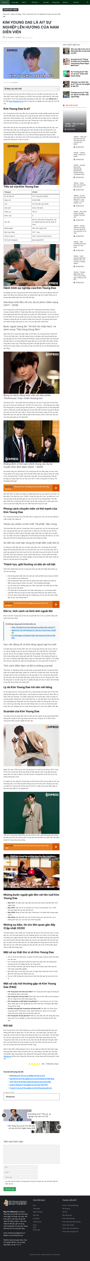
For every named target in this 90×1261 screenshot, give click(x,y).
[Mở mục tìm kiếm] (87, 2)
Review (65, 2)
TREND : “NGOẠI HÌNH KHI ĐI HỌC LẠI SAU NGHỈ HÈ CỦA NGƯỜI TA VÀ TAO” (80, 229)
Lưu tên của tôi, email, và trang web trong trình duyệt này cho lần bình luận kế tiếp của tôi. (31, 1182)
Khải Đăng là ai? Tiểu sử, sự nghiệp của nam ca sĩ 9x (27, 1075)
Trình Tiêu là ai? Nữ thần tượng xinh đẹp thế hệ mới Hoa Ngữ (30, 1082)
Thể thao (76, 2)
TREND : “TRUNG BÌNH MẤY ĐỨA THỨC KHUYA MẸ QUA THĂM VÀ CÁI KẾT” (80, 275)
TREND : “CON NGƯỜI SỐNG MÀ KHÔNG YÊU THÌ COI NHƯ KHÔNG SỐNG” (79, 259)
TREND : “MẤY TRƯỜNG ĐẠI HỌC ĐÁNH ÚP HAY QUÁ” (80, 244)
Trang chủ (5, 2)
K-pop (35, 1225)
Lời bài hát (36, 1218)
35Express (7, 1056)
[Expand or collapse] (57, 88)
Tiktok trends (37, 1222)
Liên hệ (64, 1212)
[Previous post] (4, 1115)
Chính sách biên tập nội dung (71, 1222)
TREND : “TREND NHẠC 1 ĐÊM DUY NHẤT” (80, 154)
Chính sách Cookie (68, 1225)
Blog (34, 1205)
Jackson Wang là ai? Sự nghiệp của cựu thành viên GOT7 (28, 1085)
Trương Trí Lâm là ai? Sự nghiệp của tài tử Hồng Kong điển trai (30, 1088)
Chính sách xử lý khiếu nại (70, 1228)
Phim (34, 1227)
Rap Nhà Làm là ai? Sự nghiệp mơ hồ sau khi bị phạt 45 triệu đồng (31, 1078)
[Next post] (59, 1127)
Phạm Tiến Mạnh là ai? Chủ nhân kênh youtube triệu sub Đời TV (33, 627)
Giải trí (24, 2)
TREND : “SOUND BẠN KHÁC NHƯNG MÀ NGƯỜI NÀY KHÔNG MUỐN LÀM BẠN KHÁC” (79, 169)
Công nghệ (15, 2)
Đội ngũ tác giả (67, 1215)
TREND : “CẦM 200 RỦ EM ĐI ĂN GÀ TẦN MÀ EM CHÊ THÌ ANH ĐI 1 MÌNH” (80, 140)
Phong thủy (55, 2)
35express (11, 37)
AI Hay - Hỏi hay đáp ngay (70, 1205)
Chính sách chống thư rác (70, 1231)
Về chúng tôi (66, 1208)
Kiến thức (35, 2)
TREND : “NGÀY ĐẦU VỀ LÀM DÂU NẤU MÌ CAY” (80, 185)
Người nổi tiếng (10, 10)
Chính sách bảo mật (68, 1218)
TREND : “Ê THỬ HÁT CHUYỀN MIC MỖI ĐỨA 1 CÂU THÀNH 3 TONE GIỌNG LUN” (80, 199)
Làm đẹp (46, 2)
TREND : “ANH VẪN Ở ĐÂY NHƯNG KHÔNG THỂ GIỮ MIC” (80, 214)
